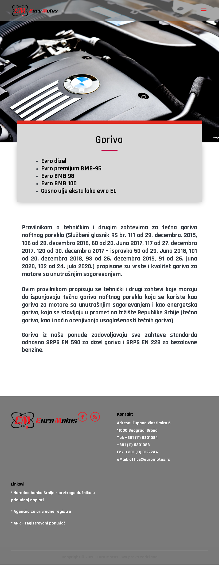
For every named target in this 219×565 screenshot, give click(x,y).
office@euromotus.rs (149, 459)
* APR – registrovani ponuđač (38, 523)
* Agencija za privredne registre (41, 511)
